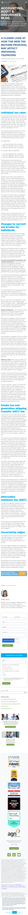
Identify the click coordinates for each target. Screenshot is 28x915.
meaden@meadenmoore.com (7, 905)
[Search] (25, 692)
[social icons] (9, 854)
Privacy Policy (18, 884)
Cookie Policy (4, 886)
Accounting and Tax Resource (10, 703)
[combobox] (14, 692)
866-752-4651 (14, 844)
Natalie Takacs (11, 58)
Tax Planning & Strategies (10, 585)
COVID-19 (5, 706)
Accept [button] (14, 912)
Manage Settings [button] (8, 912)
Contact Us (14, 848)
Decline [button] (20, 912)
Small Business (6, 708)
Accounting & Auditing (8, 699)
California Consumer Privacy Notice (17, 886)
